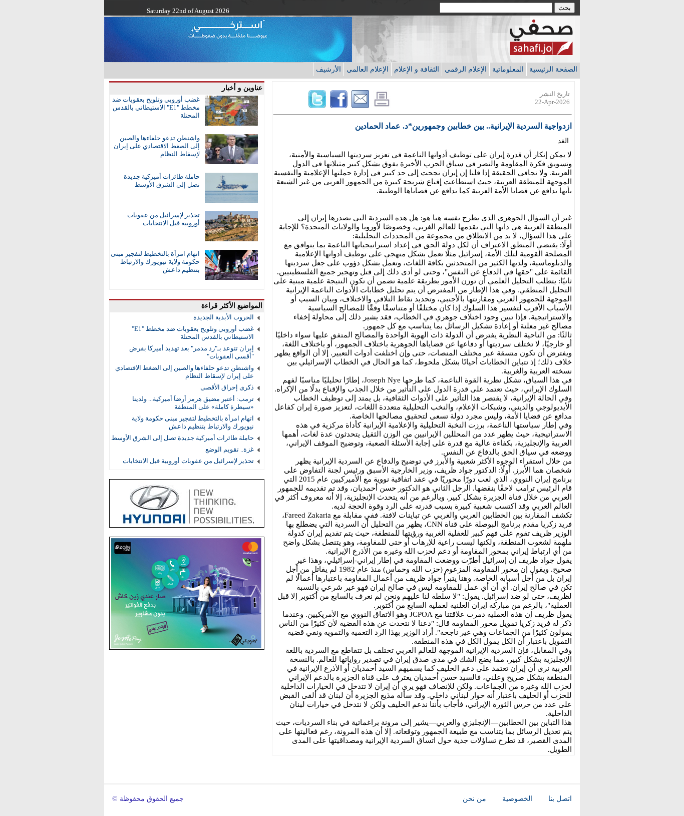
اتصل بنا (560, 798)
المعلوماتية (508, 69)
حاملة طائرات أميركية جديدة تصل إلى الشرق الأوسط (162, 180)
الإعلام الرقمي (466, 69)
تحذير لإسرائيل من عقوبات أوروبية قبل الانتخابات (163, 219)
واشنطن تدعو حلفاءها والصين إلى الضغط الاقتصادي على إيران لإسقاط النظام (157, 146)
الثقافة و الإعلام (416, 69)
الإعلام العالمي (368, 69)
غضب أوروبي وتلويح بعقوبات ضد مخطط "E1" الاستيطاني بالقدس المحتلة (156, 107)
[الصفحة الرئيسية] (541, 52)
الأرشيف (328, 69)
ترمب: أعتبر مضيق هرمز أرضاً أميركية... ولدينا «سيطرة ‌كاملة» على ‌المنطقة (193, 403)
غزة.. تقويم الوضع (229, 449)
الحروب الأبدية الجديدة (223, 317)
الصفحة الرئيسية (553, 69)
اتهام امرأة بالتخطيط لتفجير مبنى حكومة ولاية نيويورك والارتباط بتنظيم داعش (155, 261)
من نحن (474, 798)
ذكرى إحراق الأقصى (227, 387)
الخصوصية (517, 798)
